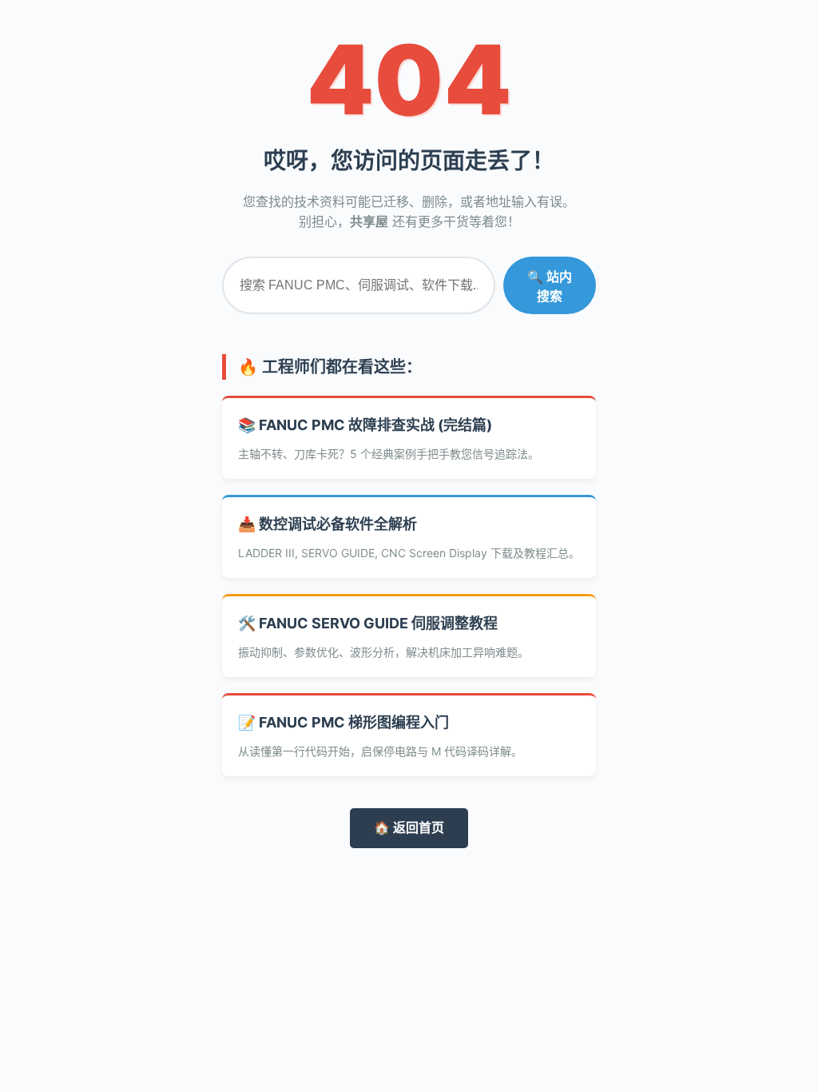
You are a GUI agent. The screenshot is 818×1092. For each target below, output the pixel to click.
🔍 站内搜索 (549, 286)
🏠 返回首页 (409, 827)
